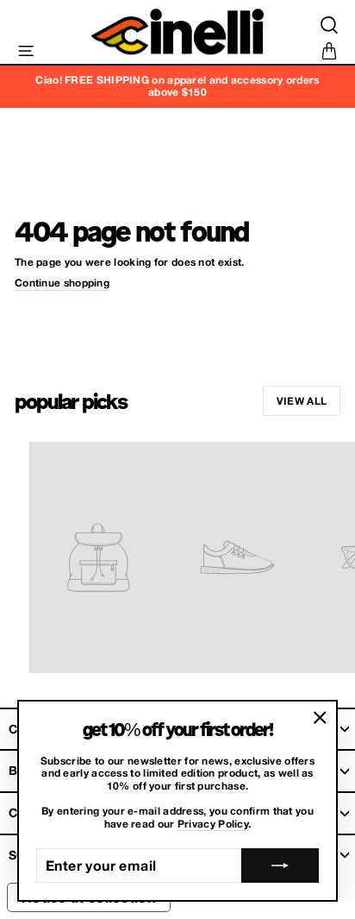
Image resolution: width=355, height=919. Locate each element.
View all (302, 400)
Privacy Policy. (215, 824)
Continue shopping (62, 283)
